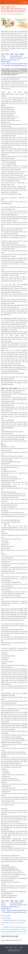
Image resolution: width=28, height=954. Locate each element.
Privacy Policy (8, 947)
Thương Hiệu (6, 916)
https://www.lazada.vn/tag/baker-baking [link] (17, 63)
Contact (21, 947)
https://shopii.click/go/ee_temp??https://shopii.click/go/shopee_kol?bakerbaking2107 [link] (14, 59)
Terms (15, 947)
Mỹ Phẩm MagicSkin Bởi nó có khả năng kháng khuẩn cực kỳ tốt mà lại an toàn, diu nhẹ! (13, 923)
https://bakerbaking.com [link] (16, 56)
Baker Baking (4, 31)
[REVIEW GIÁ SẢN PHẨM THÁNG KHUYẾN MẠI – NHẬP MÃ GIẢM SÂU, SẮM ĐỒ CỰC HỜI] (2, 2)
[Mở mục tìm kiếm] (21, 2)
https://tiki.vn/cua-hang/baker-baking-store (16, 65)
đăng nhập (9, 940)
